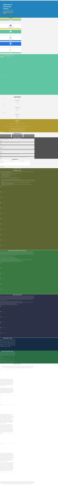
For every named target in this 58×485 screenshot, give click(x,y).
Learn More (10, 28)
